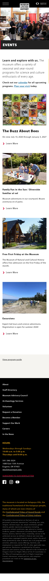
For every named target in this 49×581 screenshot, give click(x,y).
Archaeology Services (13, 401)
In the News (8, 434)
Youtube (17, 482)
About (6, 385)
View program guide (12, 360)
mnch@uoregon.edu (12, 470)
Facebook (4, 482)
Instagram (11, 482)
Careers (6, 429)
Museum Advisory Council (15, 396)
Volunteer (7, 407)
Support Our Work (11, 423)
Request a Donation (12, 412)
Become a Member (11, 418)
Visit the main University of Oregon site (41, 4)
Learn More (12, 144)
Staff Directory (10, 390)
